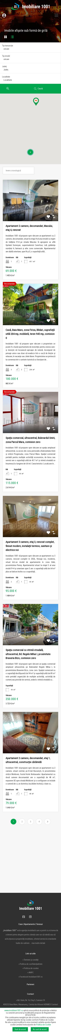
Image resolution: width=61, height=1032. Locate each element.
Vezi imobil (30, 213)
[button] (39, 106)
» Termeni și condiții (30, 960)
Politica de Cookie (43, 1025)
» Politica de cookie (31, 968)
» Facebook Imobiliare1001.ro (31, 976)
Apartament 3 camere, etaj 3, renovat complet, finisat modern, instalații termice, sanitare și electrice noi (30, 546)
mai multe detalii (38, 943)
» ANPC (30, 972)
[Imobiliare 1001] (30, 8)
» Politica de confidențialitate (30, 964)
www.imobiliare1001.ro (13, 1010)
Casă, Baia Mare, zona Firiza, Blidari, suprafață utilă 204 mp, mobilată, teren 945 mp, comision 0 (30, 334)
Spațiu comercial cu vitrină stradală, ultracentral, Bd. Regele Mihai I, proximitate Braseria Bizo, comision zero (28, 654)
